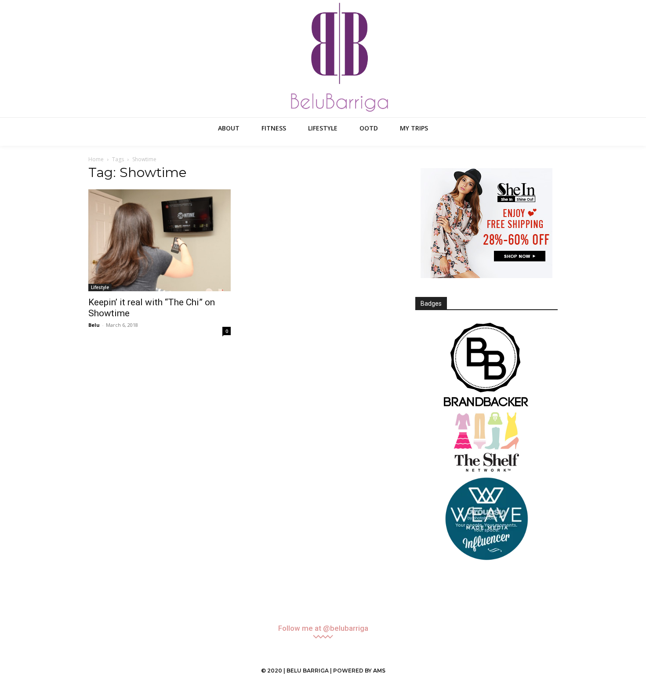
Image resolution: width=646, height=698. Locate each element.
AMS (379, 670)
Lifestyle (100, 287)
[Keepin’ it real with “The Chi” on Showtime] (159, 240)
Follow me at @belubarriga (323, 628)
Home (96, 159)
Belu (94, 325)
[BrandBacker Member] (486, 365)
